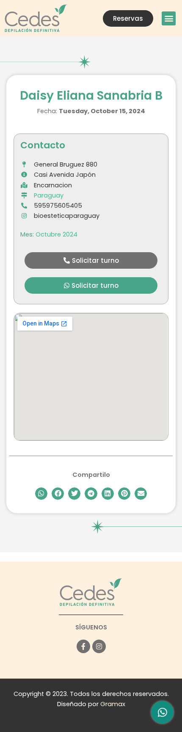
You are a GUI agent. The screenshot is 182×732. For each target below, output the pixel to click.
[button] (169, 18)
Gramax (112, 704)
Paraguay (48, 195)
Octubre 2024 (56, 234)
